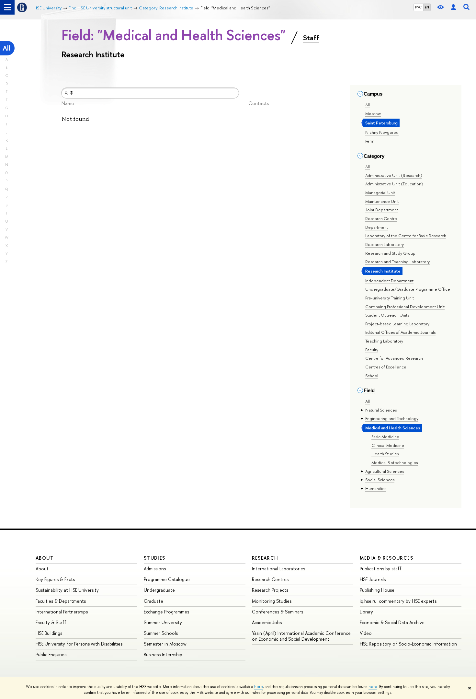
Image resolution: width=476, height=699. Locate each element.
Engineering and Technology (391, 418)
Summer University (163, 622)
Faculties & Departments (61, 601)
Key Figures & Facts (55, 579)
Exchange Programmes (166, 612)
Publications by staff (381, 568)
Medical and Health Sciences (392, 428)
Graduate (153, 601)
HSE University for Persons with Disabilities (79, 644)
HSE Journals (373, 579)
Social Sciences (379, 480)
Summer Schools (161, 633)
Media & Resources (386, 558)
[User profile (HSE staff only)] (453, 7)
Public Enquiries (51, 654)
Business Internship (163, 654)
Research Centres (270, 579)
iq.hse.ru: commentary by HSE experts (398, 601)
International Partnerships (62, 612)
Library (366, 612)
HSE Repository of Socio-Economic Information (408, 644)
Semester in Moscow (165, 644)
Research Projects (270, 590)
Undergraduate (159, 590)
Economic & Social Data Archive (392, 622)
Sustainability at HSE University (67, 590)
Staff (311, 37)
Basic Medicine (385, 436)
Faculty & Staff (51, 622)
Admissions (155, 568)
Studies (154, 558)
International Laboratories (278, 568)
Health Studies (385, 454)
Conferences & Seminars (277, 612)
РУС (418, 7)
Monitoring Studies (271, 601)
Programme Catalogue (167, 579)
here (258, 686)
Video (366, 633)
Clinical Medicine (387, 445)
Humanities (375, 488)
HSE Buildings (49, 633)
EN (427, 7)
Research (265, 558)
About (45, 558)
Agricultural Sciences (384, 471)
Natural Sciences (381, 410)
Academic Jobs (267, 622)
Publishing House (377, 590)
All (6, 48)
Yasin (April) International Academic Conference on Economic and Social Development (301, 636)
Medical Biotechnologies (394, 462)
